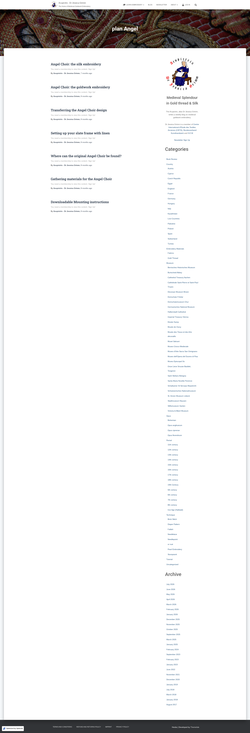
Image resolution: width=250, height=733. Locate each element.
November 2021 (173, 675)
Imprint (108, 727)
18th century (173, 480)
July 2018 (170, 690)
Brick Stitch (172, 519)
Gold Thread (173, 258)
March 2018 (171, 695)
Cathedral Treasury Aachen (179, 277)
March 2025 (171, 639)
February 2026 (172, 609)
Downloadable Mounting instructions (80, 202)
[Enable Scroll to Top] (245, 728)
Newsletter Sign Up (182, 140)
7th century (172, 500)
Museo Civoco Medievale (178, 346)
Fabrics (171, 253)
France (171, 194)
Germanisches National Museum (181, 307)
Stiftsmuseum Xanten (176, 406)
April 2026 (170, 599)
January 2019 (172, 685)
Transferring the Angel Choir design (79, 110)
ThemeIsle (194, 727)
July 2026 (170, 584)
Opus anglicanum (175, 425)
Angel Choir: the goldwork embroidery (80, 87)
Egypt (170, 184)
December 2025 (173, 619)
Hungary (171, 204)
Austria (170, 168)
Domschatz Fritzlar (175, 297)
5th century (172, 490)
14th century (173, 460)
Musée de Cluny (174, 327)
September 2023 (173, 654)
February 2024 (172, 649)
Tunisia (171, 244)
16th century (173, 470)
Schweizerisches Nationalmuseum (182, 391)
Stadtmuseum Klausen (177, 401)
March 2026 (171, 604)
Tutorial (169, 559)
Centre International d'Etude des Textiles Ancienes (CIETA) (183, 127)
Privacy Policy (122, 727)
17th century (173, 475)
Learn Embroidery (134, 5)
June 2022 (170, 669)
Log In (187, 5)
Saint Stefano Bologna (177, 376)
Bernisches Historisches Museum (181, 267)
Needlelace (172, 534)
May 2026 (170, 594)
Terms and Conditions (62, 727)
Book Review (171, 159)
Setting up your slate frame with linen (80, 133)
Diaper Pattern (174, 524)
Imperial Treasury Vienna (178, 317)
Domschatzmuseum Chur (178, 302)
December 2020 (173, 679)
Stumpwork (172, 554)
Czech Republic (174, 178)
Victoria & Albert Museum (178, 411)
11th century (173, 445)
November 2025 (173, 624)
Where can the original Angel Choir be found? (86, 156)
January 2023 (172, 665)
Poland (170, 229)
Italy (169, 209)
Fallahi (170, 529)
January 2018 (172, 700)
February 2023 (172, 659)
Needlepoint (173, 539)
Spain (170, 234)
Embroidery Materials (175, 249)
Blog (150, 5)
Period (169, 440)
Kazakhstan (172, 214)
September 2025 (173, 634)
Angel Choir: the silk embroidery (76, 64)
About (174, 5)
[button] (143, 5)
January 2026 (172, 614)
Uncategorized (172, 564)
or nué (170, 544)
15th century (173, 465)
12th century (173, 450)
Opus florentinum (175, 435)
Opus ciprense (174, 430)
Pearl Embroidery (175, 549)
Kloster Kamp (173, 322)
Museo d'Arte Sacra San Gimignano (182, 351)
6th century (172, 495)
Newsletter (161, 5)
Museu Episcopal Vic (176, 361)
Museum (170, 263)
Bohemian (172, 420)
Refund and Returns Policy (88, 727)
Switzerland (172, 239)
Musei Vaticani (174, 341)
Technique (170, 515)
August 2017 (171, 705)
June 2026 (170, 589)
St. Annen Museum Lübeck (179, 396)
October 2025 (172, 629)
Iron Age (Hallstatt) (175, 510)
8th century (172, 505)
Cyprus (171, 174)
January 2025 (172, 644)
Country (169, 164)
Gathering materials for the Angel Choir (81, 179)
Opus (168, 416)
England (171, 189)
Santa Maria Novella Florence (180, 381)
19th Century (173, 485)
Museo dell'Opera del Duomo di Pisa (183, 356)
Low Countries (174, 219)
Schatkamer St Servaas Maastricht (182, 386)
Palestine (171, 224)
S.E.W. (190, 133)
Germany (171, 199)
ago (86, 73)
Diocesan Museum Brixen (178, 292)
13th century (173, 455)
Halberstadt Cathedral (177, 312)
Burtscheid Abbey (175, 272)
